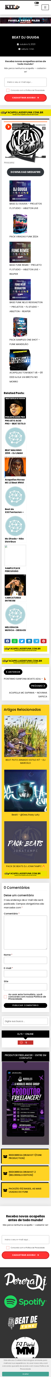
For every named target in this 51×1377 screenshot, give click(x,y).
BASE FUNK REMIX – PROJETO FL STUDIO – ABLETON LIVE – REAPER (25, 269)
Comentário (12, 913)
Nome (8, 954)
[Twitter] (22, 641)
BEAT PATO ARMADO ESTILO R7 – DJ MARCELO (25, 761)
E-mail (8, 968)
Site (6, 981)
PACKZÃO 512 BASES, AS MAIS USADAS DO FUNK (25, 1190)
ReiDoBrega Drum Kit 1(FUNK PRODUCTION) (25, 1156)
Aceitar (26, 1374)
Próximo (37, 685)
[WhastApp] (15, 641)
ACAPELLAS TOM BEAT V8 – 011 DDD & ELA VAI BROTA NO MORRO (26, 377)
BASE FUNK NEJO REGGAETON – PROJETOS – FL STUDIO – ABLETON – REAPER (25, 307)
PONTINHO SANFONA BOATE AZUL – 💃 (25, 678)
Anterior (14, 672)
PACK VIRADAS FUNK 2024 (23, 236)
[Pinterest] (43, 641)
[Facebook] (7, 641)
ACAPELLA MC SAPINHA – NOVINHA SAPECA (28, 694)
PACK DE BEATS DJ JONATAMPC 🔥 (25, 866)
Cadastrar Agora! (24, 97)
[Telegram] (36, 641)
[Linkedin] (29, 641)
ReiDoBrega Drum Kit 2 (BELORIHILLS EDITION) (22, 1173)
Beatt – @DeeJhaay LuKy (26, 814)
